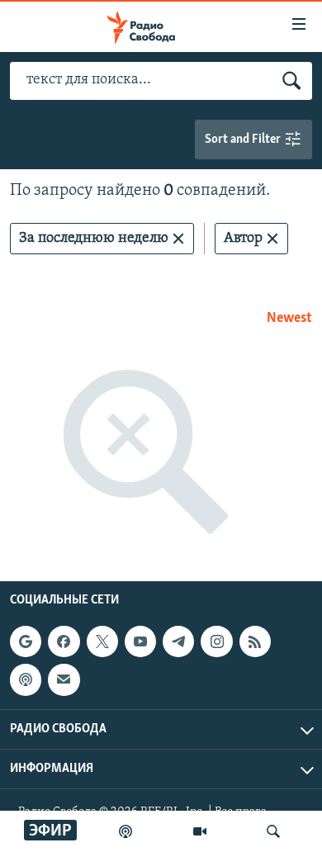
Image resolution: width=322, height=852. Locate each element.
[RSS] (255, 641)
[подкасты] (125, 831)
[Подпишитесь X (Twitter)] (102, 641)
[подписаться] (63, 679)
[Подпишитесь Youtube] (140, 641)
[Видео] (200, 831)
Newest (289, 318)
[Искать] (273, 831)
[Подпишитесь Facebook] (63, 641)
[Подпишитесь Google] (25, 641)
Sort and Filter (244, 139)
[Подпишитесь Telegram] (178, 641)
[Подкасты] (25, 679)
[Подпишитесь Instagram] (216, 641)
